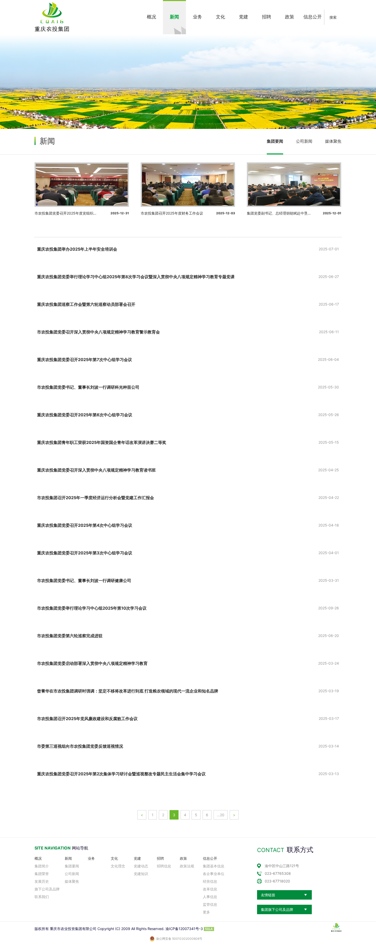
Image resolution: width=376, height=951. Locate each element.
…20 (220, 815)
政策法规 (187, 866)
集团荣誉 (42, 873)
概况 (38, 858)
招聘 (160, 858)
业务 (91, 858)
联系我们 (42, 896)
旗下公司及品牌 (47, 889)
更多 (206, 912)
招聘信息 (164, 866)
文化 (114, 858)
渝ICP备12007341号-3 (184, 928)
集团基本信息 (213, 866)
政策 (183, 858)
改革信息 (210, 889)
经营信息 (210, 881)
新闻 (68, 858)
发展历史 (42, 881)
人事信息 (210, 896)
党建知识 (141, 873)
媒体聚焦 (333, 141)
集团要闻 (275, 141)
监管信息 (210, 904)
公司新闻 (304, 141)
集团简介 (42, 866)
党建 (137, 858)
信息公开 (210, 858)
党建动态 (141, 866)
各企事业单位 (213, 873)
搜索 (333, 17)
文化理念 (118, 866)
